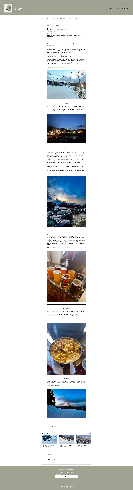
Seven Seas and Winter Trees (66, 469)
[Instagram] (124, 2)
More (77, 18)
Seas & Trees (45, 18)
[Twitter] (67, 483)
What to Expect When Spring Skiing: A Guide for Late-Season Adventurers (66, 446)
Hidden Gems (71, 18)
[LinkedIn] (127, 2)
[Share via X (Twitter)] (50, 426)
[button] (89, 18)
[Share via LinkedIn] (52, 426)
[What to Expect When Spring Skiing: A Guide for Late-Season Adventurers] (66, 439)
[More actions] (85, 25)
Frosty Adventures (61, 18)
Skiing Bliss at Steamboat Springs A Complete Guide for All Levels (83, 446)
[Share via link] (55, 426)
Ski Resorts (52, 18)
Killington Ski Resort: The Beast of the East (48, 446)
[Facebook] (126, 2)
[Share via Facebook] (47, 426)
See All (89, 433)
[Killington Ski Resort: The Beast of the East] (49, 439)
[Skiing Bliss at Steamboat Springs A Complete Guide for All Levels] (83, 439)
